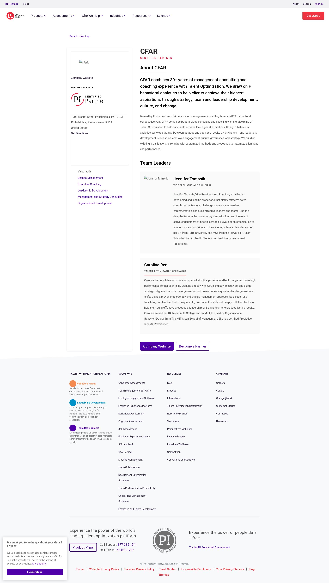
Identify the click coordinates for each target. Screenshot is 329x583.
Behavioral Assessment (131, 413)
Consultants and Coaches (181, 459)
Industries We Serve (178, 444)
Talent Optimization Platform (89, 373)
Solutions (125, 373)
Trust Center (167, 569)
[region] (35, 558)
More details (39, 563)
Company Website (82, 77)
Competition (174, 452)
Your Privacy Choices (230, 569)
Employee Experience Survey (134, 436)
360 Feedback (125, 444)
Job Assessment (127, 429)
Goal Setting (125, 452)
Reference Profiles (177, 413)
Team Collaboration (129, 467)
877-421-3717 (124, 550)
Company (222, 373)
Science (162, 15)
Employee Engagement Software (136, 398)
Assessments (62, 15)
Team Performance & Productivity (136, 488)
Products (37, 15)
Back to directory (79, 36)
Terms (80, 569)
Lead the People (176, 436)
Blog (169, 383)
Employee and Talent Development (137, 509)
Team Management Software (134, 390)
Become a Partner (192, 346)
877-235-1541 (127, 544)
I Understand (34, 572)
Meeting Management (130, 459)
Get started (313, 15)
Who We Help (91, 15)
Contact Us (222, 413)
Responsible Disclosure (196, 569)
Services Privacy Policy (139, 569)
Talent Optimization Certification (184, 406)
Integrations (173, 398)
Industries (116, 15)
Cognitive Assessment (130, 421)
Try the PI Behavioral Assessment (209, 547)
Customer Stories (225, 406)
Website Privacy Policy (104, 569)
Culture (220, 390)
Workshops (173, 421)
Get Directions (79, 133)
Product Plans (83, 547)
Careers (220, 383)
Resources (140, 15)
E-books (171, 390)
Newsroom (222, 421)
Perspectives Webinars (179, 429)
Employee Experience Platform (135, 406)
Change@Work (224, 398)
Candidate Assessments (131, 383)
